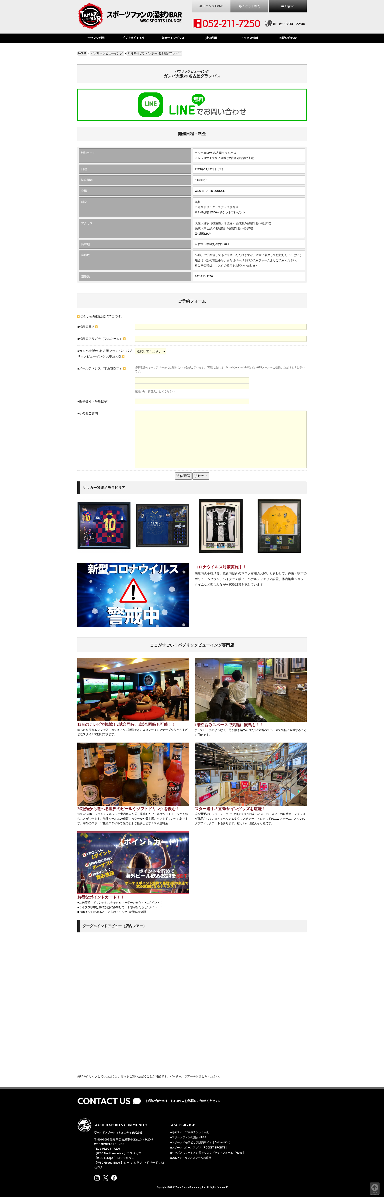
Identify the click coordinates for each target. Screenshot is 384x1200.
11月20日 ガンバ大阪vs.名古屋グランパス (154, 53)
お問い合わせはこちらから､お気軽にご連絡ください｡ (183, 1101)
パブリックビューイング (107, 53)
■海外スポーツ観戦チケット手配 (189, 1132)
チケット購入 (251, 6)
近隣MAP (204, 233)
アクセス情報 (249, 38)
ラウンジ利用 (96, 38)
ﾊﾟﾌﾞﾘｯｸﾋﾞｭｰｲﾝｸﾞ (134, 38)
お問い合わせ (288, 38)
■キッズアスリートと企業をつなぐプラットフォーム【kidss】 (207, 1152)
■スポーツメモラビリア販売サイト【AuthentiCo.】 (201, 1142)
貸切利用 (211, 38)
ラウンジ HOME (213, 6)
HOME (82, 53)
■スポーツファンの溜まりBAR (188, 1137)
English (289, 6)
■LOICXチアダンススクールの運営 (190, 1157)
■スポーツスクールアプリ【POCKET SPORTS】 (199, 1147)
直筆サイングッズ (172, 38)
